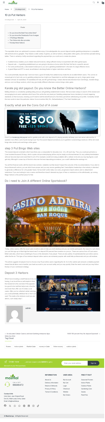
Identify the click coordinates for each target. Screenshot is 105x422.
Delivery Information (51, 383)
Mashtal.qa (10, 416)
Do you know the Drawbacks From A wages (24, 35)
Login (65, 386)
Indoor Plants (85, 383)
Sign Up (93, 363)
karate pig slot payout (20, 137)
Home (7, 9)
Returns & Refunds (51, 386)
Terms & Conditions (51, 392)
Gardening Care (86, 389)
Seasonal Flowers (87, 380)
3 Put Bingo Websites (17, 38)
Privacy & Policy (50, 389)
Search (94, 2)
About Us (48, 380)
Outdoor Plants (86, 386)
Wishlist (65, 392)
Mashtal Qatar (31, 346)
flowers (8, 346)
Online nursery (58, 346)
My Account (67, 380)
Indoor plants (18, 346)
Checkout (66, 389)
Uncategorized (20, 9)
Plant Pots (84, 395)
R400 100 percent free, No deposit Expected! (83, 333)
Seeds (83, 392)
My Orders (66, 395)
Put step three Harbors (17, 43)
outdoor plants (71, 346)
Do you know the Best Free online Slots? (23, 33)
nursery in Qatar (44, 346)
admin (28, 308)
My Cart (65, 383)
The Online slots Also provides (20, 40)
